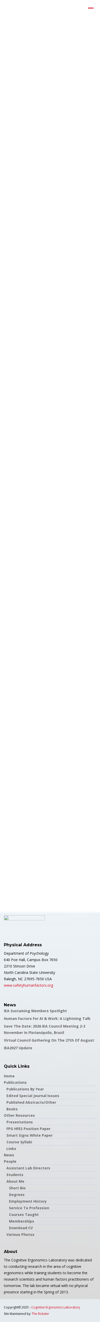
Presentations (19, 1122)
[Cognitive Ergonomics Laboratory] (4, 9)
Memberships (21, 1221)
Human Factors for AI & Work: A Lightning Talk (47, 1018)
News (9, 1155)
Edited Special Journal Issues (32, 1095)
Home (9, 1076)
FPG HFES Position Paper (28, 1128)
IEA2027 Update (18, 1047)
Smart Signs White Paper (29, 1135)
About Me (15, 1181)
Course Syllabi (19, 1141)
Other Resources (19, 1115)
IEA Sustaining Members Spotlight (35, 1010)
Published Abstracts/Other (31, 1102)
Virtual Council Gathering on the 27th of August (49, 1040)
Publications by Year (25, 1089)
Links (11, 1148)
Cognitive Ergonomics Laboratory (55, 1307)
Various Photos (20, 1234)
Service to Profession (29, 1207)
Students (14, 1174)
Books (12, 1109)
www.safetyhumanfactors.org (28, 985)
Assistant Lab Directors (28, 1168)
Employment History (28, 1201)
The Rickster (40, 1314)
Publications (15, 1082)
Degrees (17, 1194)
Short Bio (17, 1188)
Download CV (21, 1227)
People (10, 1161)
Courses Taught (24, 1214)
